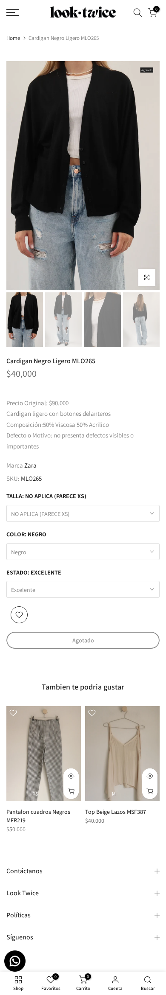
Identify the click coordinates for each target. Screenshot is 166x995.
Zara (30, 465)
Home (13, 38)
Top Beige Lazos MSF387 (115, 812)
